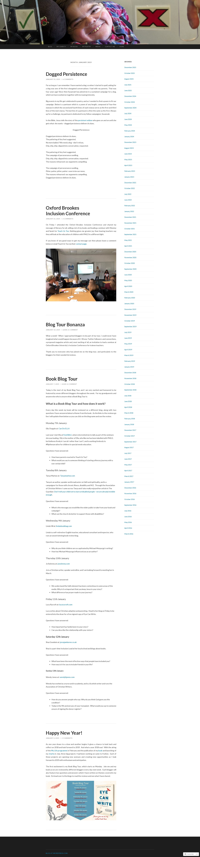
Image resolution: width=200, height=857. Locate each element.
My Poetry (86, 46)
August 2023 (129, 148)
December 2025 (130, 67)
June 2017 (128, 459)
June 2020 (128, 275)
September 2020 (130, 269)
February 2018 (129, 419)
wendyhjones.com (67, 677)
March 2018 (128, 413)
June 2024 (128, 119)
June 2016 (128, 517)
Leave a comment (70, 330)
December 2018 (130, 372)
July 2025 (127, 85)
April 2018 (128, 407)
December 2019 (130, 309)
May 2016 (128, 522)
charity (51, 754)
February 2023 (129, 171)
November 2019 (130, 315)
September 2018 (130, 390)
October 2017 (129, 436)
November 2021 (130, 223)
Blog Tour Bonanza (65, 324)
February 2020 (129, 298)
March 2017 (128, 476)
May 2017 (128, 465)
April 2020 (128, 286)
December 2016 (130, 488)
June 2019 (128, 338)
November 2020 (130, 257)
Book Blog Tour (62, 379)
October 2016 (129, 499)
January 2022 (129, 211)
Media (98, 46)
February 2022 (129, 206)
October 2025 (129, 73)
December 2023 (130, 142)
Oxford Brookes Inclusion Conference (68, 210)
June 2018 (128, 401)
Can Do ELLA (64, 428)
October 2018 (129, 384)
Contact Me (110, 46)
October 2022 (129, 188)
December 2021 (130, 217)
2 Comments (68, 219)
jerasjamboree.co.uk (68, 642)
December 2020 (130, 252)
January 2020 (129, 303)
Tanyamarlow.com (67, 476)
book (100, 750)
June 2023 (128, 154)
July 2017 (127, 453)
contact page (81, 244)
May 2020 (128, 280)
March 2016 (128, 534)
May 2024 (128, 125)
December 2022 (130, 183)
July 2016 (127, 511)
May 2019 (128, 344)
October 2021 (129, 229)
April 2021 (128, 246)
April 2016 (128, 528)
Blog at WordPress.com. (57, 853)
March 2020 (128, 292)
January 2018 (129, 424)
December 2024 (130, 96)
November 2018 (130, 378)
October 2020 (129, 263)
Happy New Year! (64, 733)
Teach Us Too (63, 231)
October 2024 (129, 102)
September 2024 (130, 108)
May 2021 (128, 240)
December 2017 (130, 430)
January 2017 (129, 482)
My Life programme (59, 750)
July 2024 (127, 113)
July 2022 (127, 194)
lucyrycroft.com (65, 604)
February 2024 (129, 131)
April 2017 (128, 470)
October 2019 (129, 321)
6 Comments (68, 79)
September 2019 (130, 326)
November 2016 (130, 493)
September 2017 (130, 442)
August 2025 (129, 79)
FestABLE (67, 435)
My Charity (61, 46)
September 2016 (130, 505)
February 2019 (129, 361)
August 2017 (129, 447)
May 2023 (128, 159)
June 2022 (128, 200)
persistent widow (85, 120)
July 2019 (127, 332)
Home (122, 46)
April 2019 (128, 350)
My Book (74, 46)
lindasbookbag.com (64, 526)
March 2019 (128, 355)
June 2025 (128, 90)
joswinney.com (64, 564)
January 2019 (129, 367)
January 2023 (129, 177)
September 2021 (130, 234)
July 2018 (127, 396)
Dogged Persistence (66, 74)
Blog (50, 46)
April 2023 (128, 165)
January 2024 (129, 136)
